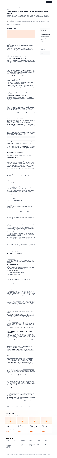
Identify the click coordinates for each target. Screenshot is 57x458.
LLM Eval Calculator (31, 445)
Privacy (45, 443)
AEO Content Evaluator (32, 443)
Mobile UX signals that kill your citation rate (45, 39)
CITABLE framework (11, 259)
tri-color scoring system (12, 227)
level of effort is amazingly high (17, 113)
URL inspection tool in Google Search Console (16, 72)
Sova (22, 444)
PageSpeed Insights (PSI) (11, 217)
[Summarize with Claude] (45, 30)
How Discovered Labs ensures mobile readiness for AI (45, 43)
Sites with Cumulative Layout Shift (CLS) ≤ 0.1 (14, 175)
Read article (7, 431)
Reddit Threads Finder (32, 444)
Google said (13, 187)
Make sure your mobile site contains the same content (16, 245)
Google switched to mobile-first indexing (13, 48)
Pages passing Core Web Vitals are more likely (14, 381)
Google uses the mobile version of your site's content (25, 60)
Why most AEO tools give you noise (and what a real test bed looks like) (22, 427)
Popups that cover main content (12, 183)
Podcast (38, 444)
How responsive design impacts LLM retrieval (45, 37)
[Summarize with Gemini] (49, 30)
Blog (7, 7)
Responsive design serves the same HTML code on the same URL (18, 97)
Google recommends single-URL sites (23, 124)
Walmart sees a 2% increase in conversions (20, 168)
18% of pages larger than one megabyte (13, 166)
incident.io (22, 443)
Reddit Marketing (8, 445)
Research (38, 443)
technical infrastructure (26, 284)
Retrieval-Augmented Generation (22, 51)
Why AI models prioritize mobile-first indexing (45, 34)
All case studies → (23, 445)
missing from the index (21, 108)
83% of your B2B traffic (27, 335)
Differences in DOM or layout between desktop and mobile (19, 132)
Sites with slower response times (28, 369)
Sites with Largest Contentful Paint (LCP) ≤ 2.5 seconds (16, 158)
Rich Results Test (12, 254)
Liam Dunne (10, 20)
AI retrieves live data (30, 393)
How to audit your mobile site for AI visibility (45, 41)
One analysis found (17, 86)
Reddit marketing (15, 322)
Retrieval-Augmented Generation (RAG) (19, 76)
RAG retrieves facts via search (21, 303)
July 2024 (8, 49)
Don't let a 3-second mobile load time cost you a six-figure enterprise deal (45, 46)
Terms (45, 444)
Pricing (7, 448)
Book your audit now (27, 352)
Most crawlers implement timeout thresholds (16, 162)
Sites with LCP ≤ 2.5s (30, 383)
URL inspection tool (11, 237)
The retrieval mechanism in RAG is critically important (19, 295)
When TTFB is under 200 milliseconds (13, 165)
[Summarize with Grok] (47, 30)
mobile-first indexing (22, 87)
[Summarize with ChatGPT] (41, 30)
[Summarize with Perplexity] (43, 30)
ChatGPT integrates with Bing (15, 79)
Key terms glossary (43, 49)
